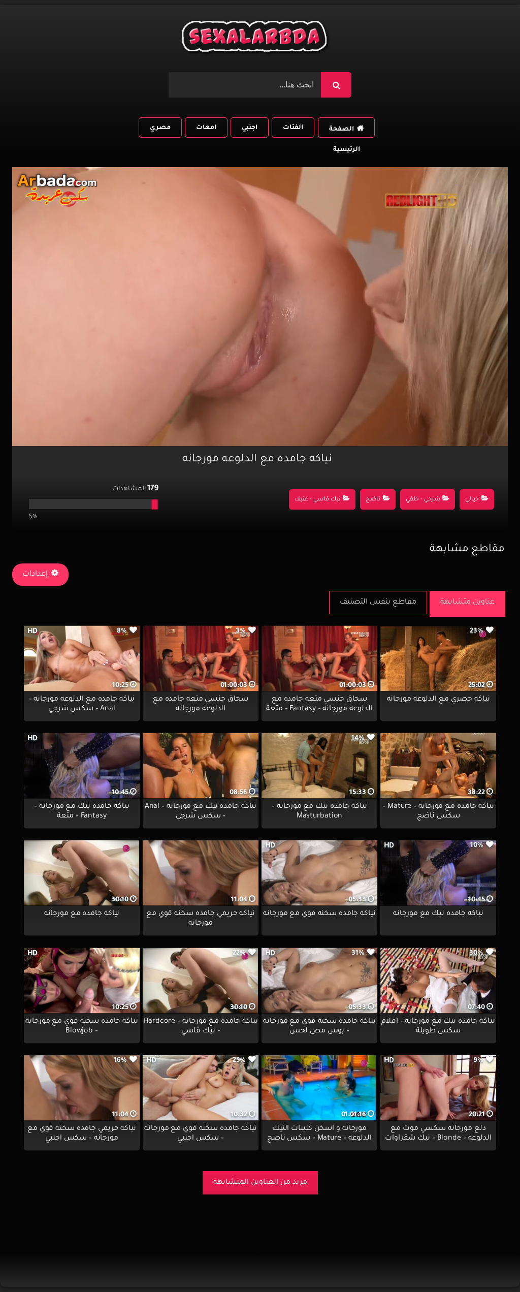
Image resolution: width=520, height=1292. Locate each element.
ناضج (373, 499)
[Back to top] (488, 1262)
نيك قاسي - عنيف (318, 499)
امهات (206, 128)
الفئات (293, 128)
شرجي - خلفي (423, 499)
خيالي (472, 499)
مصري (160, 128)
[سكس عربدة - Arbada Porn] (256, 39)
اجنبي (249, 128)
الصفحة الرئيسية (344, 132)
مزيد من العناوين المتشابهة (260, 1183)
